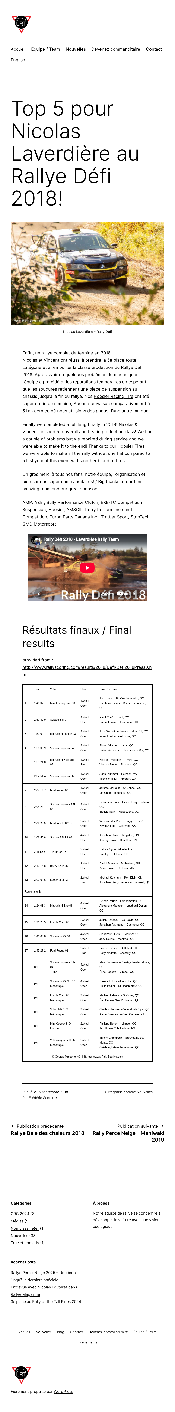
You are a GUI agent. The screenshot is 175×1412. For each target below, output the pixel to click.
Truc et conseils (25, 1243)
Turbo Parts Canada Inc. (74, 516)
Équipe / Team (45, 49)
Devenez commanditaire (115, 49)
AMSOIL (74, 509)
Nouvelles (76, 49)
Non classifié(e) (25, 1228)
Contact (154, 49)
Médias (17, 1221)
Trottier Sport (114, 516)
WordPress (63, 1391)
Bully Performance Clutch (72, 502)
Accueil (18, 49)
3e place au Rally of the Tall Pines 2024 (46, 1301)
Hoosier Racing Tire (113, 396)
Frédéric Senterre (43, 1098)
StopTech (140, 516)
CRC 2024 (20, 1213)
